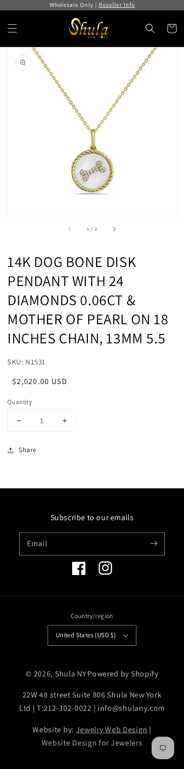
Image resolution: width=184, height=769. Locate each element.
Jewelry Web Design (112, 729)
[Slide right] (114, 229)
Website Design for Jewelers (92, 743)
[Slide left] (70, 229)
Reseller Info (117, 4)
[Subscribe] (153, 543)
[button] (12, 28)
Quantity (19, 402)
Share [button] (28, 449)
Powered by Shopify (122, 674)
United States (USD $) (86, 635)
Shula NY (70, 674)
